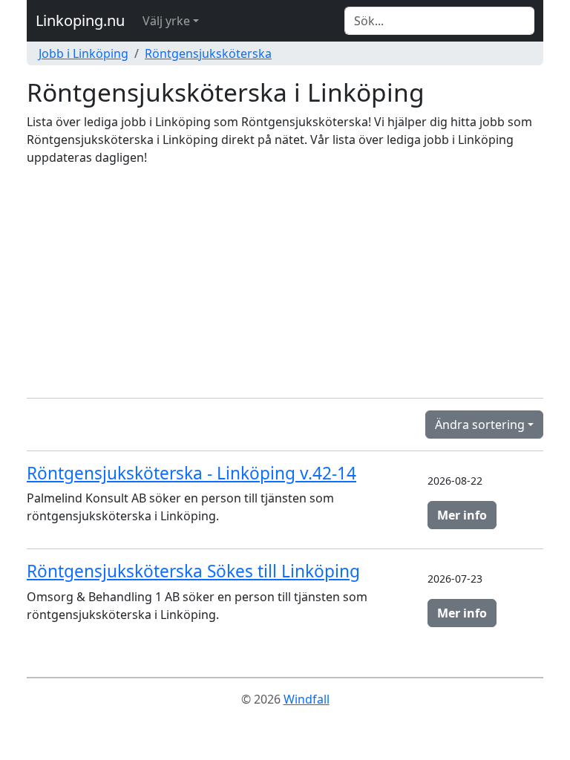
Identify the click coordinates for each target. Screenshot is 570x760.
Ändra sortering (480, 424)
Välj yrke (166, 21)
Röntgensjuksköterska (208, 53)
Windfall (307, 699)
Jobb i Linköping (83, 53)
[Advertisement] (285, 282)
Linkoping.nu (80, 20)
